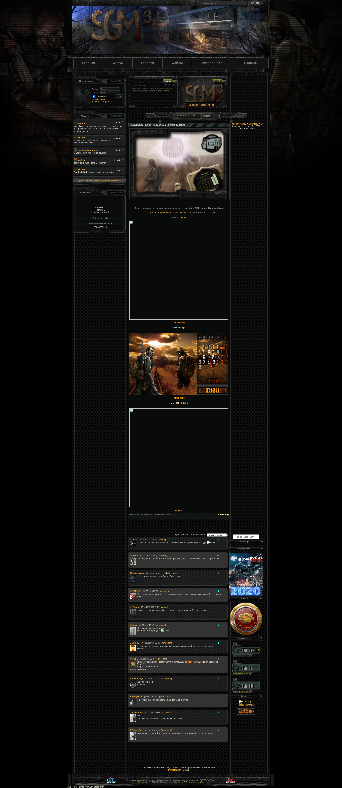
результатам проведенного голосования (167, 212)
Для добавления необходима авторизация (99, 180)
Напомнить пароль (101, 102)
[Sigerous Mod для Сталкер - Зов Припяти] (246, 656)
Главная (88, 62)
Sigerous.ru (143, 782)
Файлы (177, 62)
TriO (185, 782)
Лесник (184, 217)
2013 (243, 124)
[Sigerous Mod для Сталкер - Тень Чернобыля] (246, 692)
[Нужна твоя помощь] (246, 634)
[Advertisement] (196, 525)
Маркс (183, 327)
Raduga (183, 403)
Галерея (147, 62)
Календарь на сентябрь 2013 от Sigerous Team (157, 124)
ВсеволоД (159, 514)
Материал (160, 539)
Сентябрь (253, 124)
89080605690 (100, 227)
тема (166, 90)
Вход (185, 770)
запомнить (101, 96)
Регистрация (174, 770)
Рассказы (251, 62)
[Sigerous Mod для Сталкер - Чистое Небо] (246, 674)
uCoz (202, 782)
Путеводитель (213, 62)
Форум (118, 62)
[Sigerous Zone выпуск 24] (246, 595)
